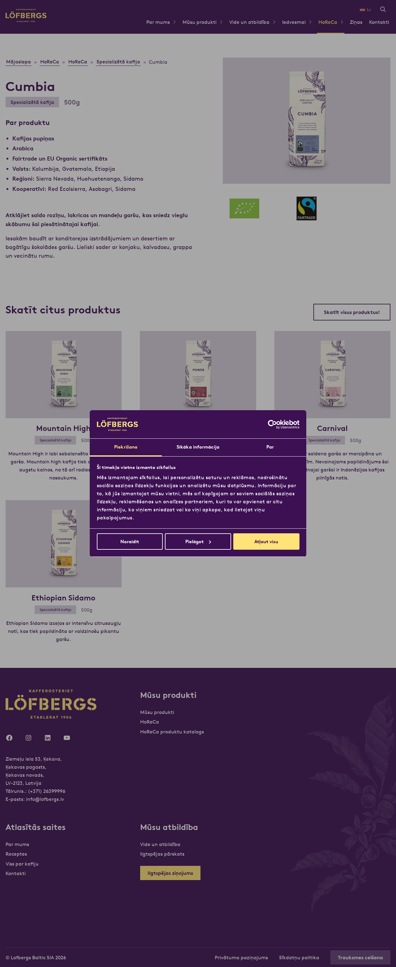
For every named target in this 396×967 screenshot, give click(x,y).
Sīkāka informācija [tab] (198, 447)
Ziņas (356, 22)
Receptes (16, 854)
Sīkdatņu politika (299, 957)
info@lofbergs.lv (45, 799)
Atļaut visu (266, 541)
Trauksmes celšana (360, 957)
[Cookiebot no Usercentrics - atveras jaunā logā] (272, 424)
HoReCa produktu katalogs (172, 731)
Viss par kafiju (22, 864)
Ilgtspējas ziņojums (170, 873)
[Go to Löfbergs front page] (26, 20)
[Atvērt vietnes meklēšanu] (383, 9)
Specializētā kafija (32, 102)
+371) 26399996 (47, 791)
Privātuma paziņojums (241, 957)
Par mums (158, 22)
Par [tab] (270, 447)
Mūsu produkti (200, 22)
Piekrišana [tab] (125, 447)
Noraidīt (129, 541)
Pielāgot (194, 541)
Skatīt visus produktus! (352, 312)
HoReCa (327, 22)
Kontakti (379, 22)
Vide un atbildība (249, 22)
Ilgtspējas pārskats (162, 854)
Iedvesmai (294, 22)
